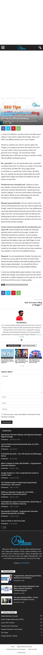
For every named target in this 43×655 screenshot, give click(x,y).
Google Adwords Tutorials (9, 636)
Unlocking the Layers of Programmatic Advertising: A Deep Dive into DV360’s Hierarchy (21, 503)
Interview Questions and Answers (11, 629)
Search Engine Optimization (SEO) (12, 619)
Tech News (4, 632)
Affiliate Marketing (11, 98)
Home (2, 98)
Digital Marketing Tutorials (10, 113)
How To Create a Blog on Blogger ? (33, 303)
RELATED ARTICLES (13, 345)
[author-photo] (21, 315)
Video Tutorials (32, 649)
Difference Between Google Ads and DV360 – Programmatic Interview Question (17, 493)
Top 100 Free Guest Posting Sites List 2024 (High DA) (7, 361)
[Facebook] (3, 128)
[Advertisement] (21, 22)
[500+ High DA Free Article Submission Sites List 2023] (35, 354)
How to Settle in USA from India (13, 521)
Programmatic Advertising (9, 626)
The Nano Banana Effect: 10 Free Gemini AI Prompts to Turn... (26, 598)
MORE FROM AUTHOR (28, 345)
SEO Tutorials (23, 284)
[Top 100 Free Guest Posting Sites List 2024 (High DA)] (7, 354)
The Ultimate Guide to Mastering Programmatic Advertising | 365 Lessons (19, 483)
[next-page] (23, 366)
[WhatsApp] (18, 128)
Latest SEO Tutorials (7, 115)
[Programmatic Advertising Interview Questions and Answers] (6, 579)
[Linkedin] (21, 340)
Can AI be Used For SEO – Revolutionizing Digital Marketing (21, 361)
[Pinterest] (13, 128)
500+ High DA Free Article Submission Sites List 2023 (34, 361)
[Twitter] (8, 128)
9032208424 (25, 563)
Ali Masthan (6, 121)
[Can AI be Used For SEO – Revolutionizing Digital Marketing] (21, 354)
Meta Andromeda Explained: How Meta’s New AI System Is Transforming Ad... (26, 588)
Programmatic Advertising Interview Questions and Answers (27, 577)
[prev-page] (20, 366)
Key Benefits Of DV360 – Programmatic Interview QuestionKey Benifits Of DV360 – (19, 512)
